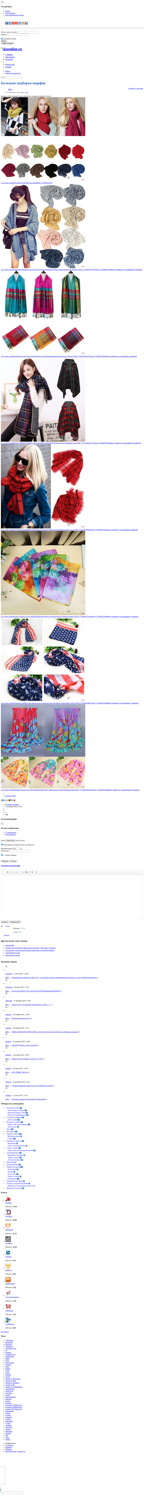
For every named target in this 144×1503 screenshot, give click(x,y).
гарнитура (9, 1391)
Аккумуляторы (14, 1164)
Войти (7, 11)
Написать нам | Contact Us (15, 1451)
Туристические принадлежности (22, 1150)
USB (7, 1371)
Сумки (12, 1139)
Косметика (13, 1143)
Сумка (7, 1423)
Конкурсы (10, 64)
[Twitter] (5, 800)
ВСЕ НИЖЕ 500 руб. (20, 1072)
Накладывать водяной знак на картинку (19, 845)
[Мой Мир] (9, 800)
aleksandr (8, 1001)
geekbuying (9, 1356)
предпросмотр (15, 922)
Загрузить (5, 861)
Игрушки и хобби (15, 1122)
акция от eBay (10, 796)
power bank (9, 1363)
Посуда (11, 1172)
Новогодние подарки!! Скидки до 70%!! (27, 1059)
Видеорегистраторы (16, 1155)
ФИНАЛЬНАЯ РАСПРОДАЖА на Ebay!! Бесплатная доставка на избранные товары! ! (45, 1032)
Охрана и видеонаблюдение (18, 1183)
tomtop (7, 1369)
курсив (10, 872)
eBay (10, 89)
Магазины (10, 57)
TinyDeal (8, 1216)
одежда (8, 1415)
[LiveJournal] (12, 800)
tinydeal (8, 1365)
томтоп (8, 1429)
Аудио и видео (15, 1157)
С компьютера (10, 832)
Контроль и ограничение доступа (21, 1186)
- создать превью (9, 855)
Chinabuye (9, 1346)
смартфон (9, 1421)
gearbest (8, 1352)
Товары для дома (15, 1167)
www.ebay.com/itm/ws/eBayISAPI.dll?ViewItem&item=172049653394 (26, 183)
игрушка (8, 1393)
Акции (8, 67)
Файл (3, 840)
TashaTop (8, 974)
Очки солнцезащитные (17, 1146)
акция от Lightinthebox (13, 1387)
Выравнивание (6, 849)
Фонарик (8, 1431)
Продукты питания (15, 1188)
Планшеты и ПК (14, 1108)
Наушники (9, 1411)
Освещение (13, 1179)
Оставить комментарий (10, 866)
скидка (8, 1419)
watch (7, 1373)
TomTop (8, 1257)
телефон (8, 1425)
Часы (10, 1129)
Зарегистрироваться (13, 73)
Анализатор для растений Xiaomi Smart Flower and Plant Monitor (29, 950)
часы (7, 1437)
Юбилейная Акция (12, 955)
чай (6, 1435)
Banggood (9, 1230)
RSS (26, 92)
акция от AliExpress (12, 1379)
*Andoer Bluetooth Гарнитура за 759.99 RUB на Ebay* (32, 1086)
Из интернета (10, 834)
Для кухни (13, 1174)
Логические (13, 1127)
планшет (8, 1417)
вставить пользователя (32, 872)
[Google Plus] (14, 800)
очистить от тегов (36, 872)
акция (7, 1377)
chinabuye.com (10, 1348)
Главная (8, 54)
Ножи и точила (14, 1176)
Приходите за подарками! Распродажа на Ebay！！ (31, 1005)
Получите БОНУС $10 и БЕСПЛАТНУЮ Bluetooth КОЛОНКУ (36, 991)
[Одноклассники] (7, 800)
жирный (7, 872)
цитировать (20, 872)
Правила (8, 1447)
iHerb (7, 1359)
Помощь (8, 1449)
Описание (5, 851)
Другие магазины (12, 1297)
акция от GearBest (12, 1383)
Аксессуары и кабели (17, 1110)
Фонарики (12, 1131)
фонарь (8, 1433)
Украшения (13, 1169)
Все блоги (5, 1332)
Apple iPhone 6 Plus (12, 953)
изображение (26, 872)
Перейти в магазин (135, 88)
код (23, 872)
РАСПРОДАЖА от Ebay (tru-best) (24, 1045)
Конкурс (8, 1270)
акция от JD (10, 1385)
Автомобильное (14, 1153)
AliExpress (9, 1311)
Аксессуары (14, 1120)
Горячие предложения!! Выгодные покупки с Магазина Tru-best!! (30, 948)
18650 (7, 1439)
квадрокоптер (10, 1397)
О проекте (9, 1445)
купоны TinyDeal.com (13, 1409)
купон (7, 1401)
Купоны (9, 59)
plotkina (6, 935)
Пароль (4, 34)
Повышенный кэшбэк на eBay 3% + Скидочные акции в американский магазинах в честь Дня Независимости (54, 978)
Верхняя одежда (15, 1136)
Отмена (13, 861)
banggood (8, 1342)
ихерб (7, 1395)
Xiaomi (8, 1375)
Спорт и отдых (14, 1148)
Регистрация (10, 13)
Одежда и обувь (14, 1134)
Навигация (11, 1162)
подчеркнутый (16, 872)
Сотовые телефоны (15, 1117)
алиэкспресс (10, 1389)
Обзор (7, 1413)
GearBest (8, 1243)
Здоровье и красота (15, 1141)
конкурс (8, 1399)
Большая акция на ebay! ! (21, 1018)
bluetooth (8, 1344)
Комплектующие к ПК (18, 1113)
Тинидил (8, 1427)
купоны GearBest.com (13, 1405)
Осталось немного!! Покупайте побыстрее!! (29, 1099)
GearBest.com (10, 1354)
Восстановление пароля (14, 15)
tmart (7, 1367)
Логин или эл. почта (9, 32)
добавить (5, 922)
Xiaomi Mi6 (9, 945)
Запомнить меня (9, 39)
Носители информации (18, 1115)
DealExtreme (10, 1284)
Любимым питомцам (16, 1181)
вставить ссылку (29, 872)
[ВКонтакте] (2, 800)
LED (7, 1361)
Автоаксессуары (15, 1160)
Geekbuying (9, 1324)
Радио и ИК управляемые (19, 1124)
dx (6, 1350)
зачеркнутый (13, 872)
